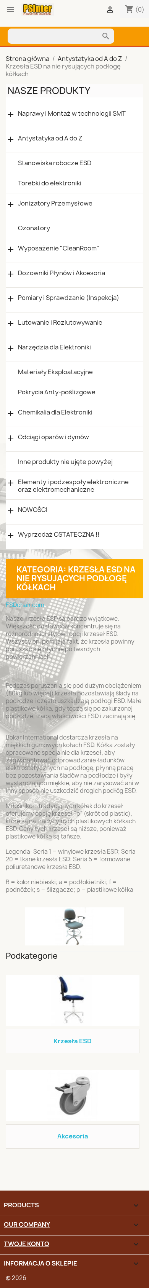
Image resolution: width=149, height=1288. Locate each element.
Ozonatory (34, 228)
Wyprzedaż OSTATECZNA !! (58, 535)
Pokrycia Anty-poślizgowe (57, 392)
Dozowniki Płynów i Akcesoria (61, 273)
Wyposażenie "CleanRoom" (58, 248)
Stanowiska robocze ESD (54, 163)
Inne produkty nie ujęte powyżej (65, 461)
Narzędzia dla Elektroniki (54, 347)
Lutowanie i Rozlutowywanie (60, 323)
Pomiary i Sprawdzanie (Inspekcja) (68, 298)
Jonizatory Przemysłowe (55, 203)
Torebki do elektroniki (49, 183)
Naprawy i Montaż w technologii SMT (72, 114)
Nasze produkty (49, 90)
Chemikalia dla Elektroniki (55, 412)
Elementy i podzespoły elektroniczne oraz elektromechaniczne (73, 485)
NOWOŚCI (32, 510)
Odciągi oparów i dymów (53, 437)
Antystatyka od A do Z (50, 138)
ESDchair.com (25, 605)
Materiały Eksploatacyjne (55, 372)
